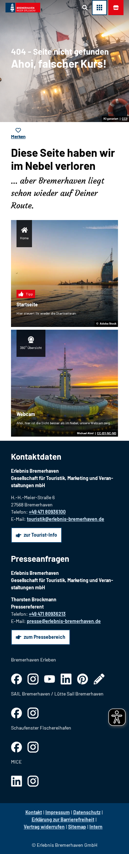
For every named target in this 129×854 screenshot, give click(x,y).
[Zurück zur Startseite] (23, 7)
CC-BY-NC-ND (106, 433)
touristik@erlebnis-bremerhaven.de (65, 519)
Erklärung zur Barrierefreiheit (63, 819)
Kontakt (33, 812)
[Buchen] (115, 7)
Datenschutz (86, 812)
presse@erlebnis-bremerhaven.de (64, 621)
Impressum (57, 812)
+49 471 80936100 (47, 512)
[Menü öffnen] (99, 7)
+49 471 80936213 (47, 614)
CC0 (124, 119)
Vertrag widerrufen (44, 827)
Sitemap (77, 827)
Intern (96, 827)
